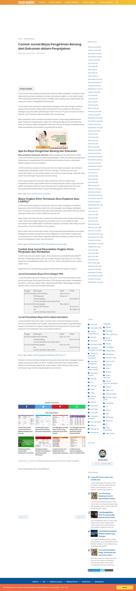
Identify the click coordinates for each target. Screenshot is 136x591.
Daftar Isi (35, 582)
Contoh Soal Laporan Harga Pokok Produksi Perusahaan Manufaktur (43, 429)
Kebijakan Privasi (72, 582)
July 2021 (91, 211)
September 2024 (94, 89)
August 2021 (92, 208)
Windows (109, 421)
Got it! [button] (125, 587)
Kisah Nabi (94, 409)
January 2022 (93, 192)
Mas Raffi (26, 2)
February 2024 (93, 111)
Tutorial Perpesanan (46, 7)
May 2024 (91, 102)
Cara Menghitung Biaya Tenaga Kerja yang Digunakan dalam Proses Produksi (77, 430)
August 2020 (92, 247)
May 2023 (91, 140)
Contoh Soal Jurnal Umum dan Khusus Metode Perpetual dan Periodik (25, 430)
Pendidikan (110, 347)
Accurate (93, 324)
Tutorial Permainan (106, 2)
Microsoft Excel (111, 334)
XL (107, 424)
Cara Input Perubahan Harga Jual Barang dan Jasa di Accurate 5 (107, 552)
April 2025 (91, 73)
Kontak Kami (86, 582)
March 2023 (92, 147)
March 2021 (92, 224)
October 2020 (93, 240)
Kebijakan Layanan (56, 582)
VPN (107, 414)
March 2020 (92, 263)
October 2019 (93, 279)
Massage (109, 331)
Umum (108, 410)
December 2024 (94, 79)
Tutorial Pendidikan (65, 7)
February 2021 (93, 227)
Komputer (94, 413)
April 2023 (91, 144)
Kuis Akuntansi (95, 422)
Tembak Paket (111, 394)
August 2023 (92, 131)
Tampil (28, 89)
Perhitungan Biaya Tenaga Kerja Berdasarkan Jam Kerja (25, 451)
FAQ (44, 582)
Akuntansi (94, 341)
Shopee (108, 372)
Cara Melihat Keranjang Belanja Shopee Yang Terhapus (107, 533)
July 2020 (91, 250)
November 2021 (94, 198)
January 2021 (93, 231)
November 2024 (94, 82)
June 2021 (91, 214)
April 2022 (91, 182)
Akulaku (93, 337)
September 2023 (94, 128)
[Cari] (117, 2)
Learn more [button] (64, 587)
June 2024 (91, 99)
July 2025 (91, 63)
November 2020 (94, 237)
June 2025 (91, 66)
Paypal (108, 344)
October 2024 (93, 86)
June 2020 (91, 253)
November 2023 (94, 121)
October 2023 (93, 124)
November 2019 (94, 276)
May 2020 (91, 256)
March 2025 (92, 76)
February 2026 (93, 47)
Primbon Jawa (111, 358)
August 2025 (92, 60)
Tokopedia (109, 403)
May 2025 (91, 70)
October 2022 (93, 163)
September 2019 (94, 282)
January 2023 (93, 153)
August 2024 (92, 92)
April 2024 (91, 105)
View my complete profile (102, 464)
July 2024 (91, 95)
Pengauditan (110, 351)
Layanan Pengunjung (83, 7)
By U (92, 382)
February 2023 (93, 150)
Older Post (80, 517)
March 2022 (92, 185)
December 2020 (94, 234)
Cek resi (93, 386)
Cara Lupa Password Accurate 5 (39, 194)
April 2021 (91, 221)
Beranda (42, 2)
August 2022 (92, 169)
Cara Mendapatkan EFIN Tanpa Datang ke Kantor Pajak (47, 244)
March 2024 (92, 108)
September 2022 (94, 166)
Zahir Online (110, 433)
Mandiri (108, 327)
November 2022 (94, 160)
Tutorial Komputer (72, 2)
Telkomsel (109, 390)
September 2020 (94, 244)
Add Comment (40, 53)
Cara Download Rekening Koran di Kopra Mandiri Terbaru (106, 496)
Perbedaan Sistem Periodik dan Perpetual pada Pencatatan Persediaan (42, 452)
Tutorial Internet (88, 2)
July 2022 (91, 173)
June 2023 (91, 137)
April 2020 (91, 260)
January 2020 (93, 269)
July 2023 (91, 134)
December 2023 (94, 118)
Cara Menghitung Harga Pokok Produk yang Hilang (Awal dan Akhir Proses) (60, 430)
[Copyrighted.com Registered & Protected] (94, 571)
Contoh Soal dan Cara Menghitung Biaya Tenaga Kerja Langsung (60, 451)
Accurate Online (96, 328)
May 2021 (91, 218)
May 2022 (91, 179)
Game (92, 389)
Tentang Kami (99, 582)
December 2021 (93, 195)
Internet (93, 402)
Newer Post (23, 517)
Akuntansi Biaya (96, 344)
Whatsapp (109, 417)
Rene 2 (108, 368)
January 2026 (93, 50)
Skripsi (108, 387)
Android (93, 379)
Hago (92, 393)
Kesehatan (94, 406)
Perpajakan (110, 354)
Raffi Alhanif (104, 460)
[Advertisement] (68, 21)
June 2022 (91, 176)
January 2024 (93, 115)
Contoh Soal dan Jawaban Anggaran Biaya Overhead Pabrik (77, 451)
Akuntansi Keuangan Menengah (93, 356)
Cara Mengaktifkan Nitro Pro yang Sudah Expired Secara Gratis (106, 514)
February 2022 (93, 189)
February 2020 (93, 266)
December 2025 (94, 53)
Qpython (109, 365)
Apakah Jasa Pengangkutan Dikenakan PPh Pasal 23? (46, 355)
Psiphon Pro (110, 361)
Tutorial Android (55, 2)
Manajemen (94, 429)
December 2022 (93, 157)
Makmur (93, 425)
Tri (106, 407)
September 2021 (94, 205)
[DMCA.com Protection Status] (107, 571)
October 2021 (93, 202)
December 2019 (93, 272)
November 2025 (94, 57)
